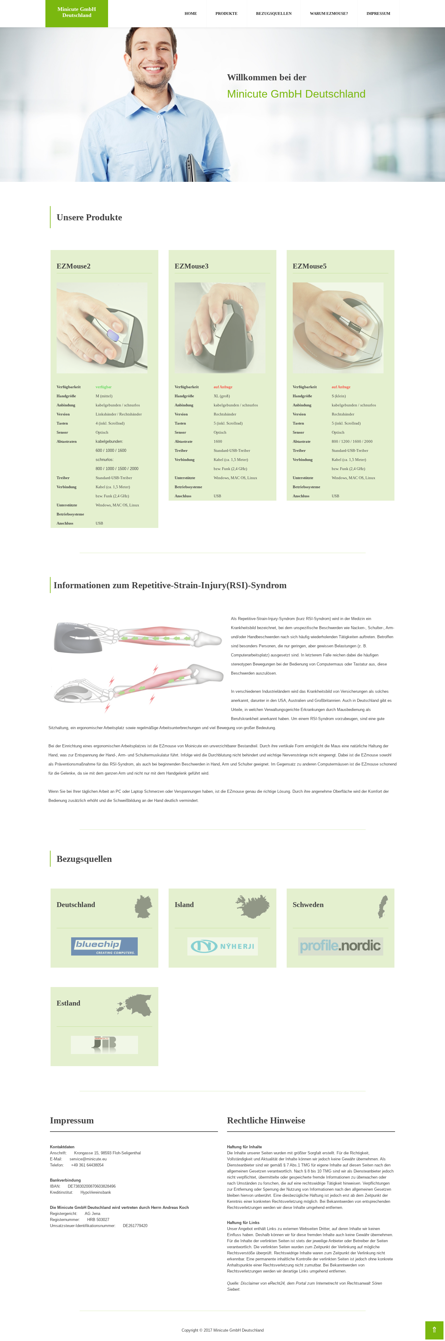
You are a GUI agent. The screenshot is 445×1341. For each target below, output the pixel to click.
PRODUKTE (227, 13)
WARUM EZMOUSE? (329, 13)
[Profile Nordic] (340, 946)
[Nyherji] (222, 946)
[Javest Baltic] (104, 1044)
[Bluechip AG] (104, 946)
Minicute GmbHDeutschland (77, 12)
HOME (191, 13)
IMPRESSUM (378, 13)
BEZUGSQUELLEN (274, 13)
